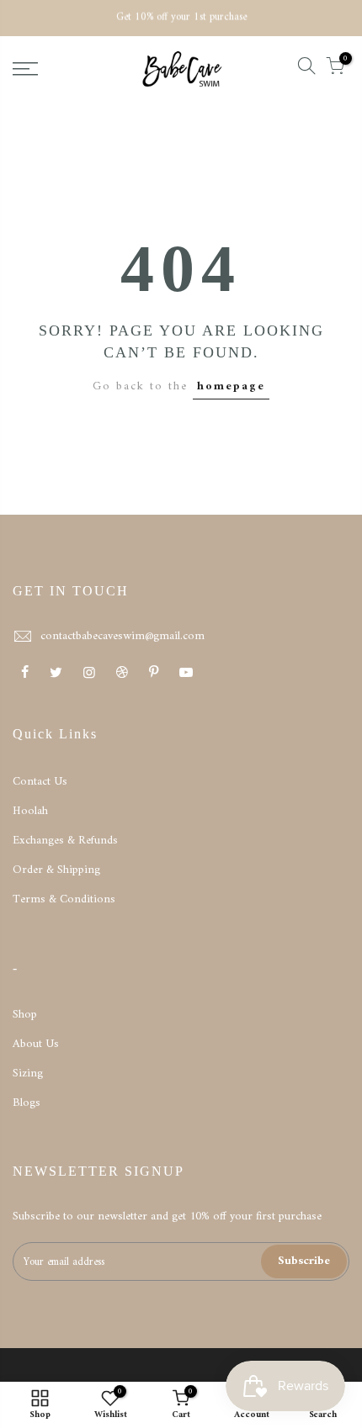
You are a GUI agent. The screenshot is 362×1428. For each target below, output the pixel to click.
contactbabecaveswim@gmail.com (122, 636)
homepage (231, 386)
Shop (25, 1014)
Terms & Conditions (64, 899)
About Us (36, 1044)
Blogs (26, 1102)
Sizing (28, 1073)
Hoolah (30, 811)
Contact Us (40, 781)
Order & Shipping (56, 870)
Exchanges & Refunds (65, 840)
